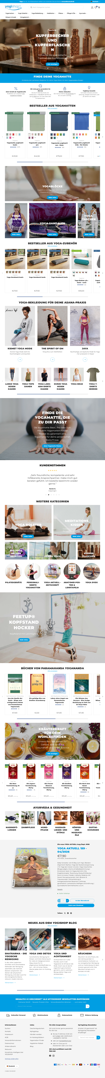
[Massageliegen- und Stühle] (60, 818)
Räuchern (85, 953)
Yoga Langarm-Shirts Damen (44, 386)
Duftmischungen (93, 828)
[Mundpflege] (44, 818)
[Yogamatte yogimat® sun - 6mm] (59, 121)
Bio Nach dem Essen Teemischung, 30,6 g (84, 787)
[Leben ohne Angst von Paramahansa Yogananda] (59, 684)
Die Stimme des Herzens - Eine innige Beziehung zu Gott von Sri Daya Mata (81, 701)
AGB (6, 1037)
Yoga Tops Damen (28, 385)
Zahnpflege (28, 827)
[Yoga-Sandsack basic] (15, 259)
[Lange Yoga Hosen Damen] (12, 374)
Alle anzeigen (52, 66)
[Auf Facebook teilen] (67, 913)
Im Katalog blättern (37, 1037)
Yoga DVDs (91, 582)
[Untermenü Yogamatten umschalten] (15, 13)
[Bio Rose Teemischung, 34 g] (13, 771)
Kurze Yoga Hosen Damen (60, 386)
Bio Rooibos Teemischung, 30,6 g (66, 786)
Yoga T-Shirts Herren (93, 386)
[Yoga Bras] (77, 374)
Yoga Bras (77, 384)
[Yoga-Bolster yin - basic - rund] (82, 259)
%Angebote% (24, 17)
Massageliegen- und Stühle (60, 830)
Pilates (60, 13)
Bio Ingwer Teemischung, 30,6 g (30, 786)
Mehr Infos (52, 197)
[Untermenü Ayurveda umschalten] (87, 13)
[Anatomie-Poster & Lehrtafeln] (72, 571)
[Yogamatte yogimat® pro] (37, 121)
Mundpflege (44, 828)
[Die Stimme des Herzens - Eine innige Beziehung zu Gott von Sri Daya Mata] (82, 684)
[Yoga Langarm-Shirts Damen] (44, 374)
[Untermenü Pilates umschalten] (64, 13)
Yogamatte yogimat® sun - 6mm (59, 144)
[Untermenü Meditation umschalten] (55, 13)
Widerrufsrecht (10, 1046)
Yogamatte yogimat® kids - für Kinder (81, 144)
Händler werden (36, 1034)
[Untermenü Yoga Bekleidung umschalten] (44, 13)
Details (59, 889)
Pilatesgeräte (13, 582)
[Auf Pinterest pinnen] (71, 913)
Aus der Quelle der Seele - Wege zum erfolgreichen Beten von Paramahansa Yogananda (15, 702)
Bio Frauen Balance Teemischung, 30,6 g (48, 787)
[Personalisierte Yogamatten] (33, 571)
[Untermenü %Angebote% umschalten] (30, 17)
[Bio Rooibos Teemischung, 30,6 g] (67, 771)
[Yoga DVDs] (91, 571)
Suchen (7, 1028)
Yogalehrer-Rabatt (36, 1043)
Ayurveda (82, 13)
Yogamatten (9, 13)
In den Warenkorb (82, 900)
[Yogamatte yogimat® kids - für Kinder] (82, 121)
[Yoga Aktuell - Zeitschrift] (52, 571)
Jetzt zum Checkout (75, 905)
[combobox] (56, 7)
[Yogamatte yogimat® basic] (15, 121)
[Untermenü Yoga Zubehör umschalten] (28, 13)
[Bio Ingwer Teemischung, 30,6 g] (31, 771)
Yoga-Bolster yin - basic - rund (82, 281)
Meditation (50, 13)
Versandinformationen (13, 1040)
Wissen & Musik (10, 17)
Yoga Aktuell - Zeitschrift (52, 583)
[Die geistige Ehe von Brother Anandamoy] (37, 684)
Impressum (9, 1034)
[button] (99, 7)
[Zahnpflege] (28, 818)
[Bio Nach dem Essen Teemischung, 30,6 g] (85, 771)
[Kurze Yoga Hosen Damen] (60, 374)
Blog (31, 1046)
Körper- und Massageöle (77, 831)
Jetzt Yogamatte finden (52, 446)
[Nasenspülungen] (12, 818)
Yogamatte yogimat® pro (37, 144)
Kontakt (8, 1031)
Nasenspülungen (12, 828)
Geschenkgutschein (37, 1028)
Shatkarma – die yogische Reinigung (16, 956)
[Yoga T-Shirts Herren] (93, 374)
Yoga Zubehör (23, 13)
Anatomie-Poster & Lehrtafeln (72, 585)
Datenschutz (9, 1043)
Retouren (8, 1049)
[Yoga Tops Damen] (28, 374)
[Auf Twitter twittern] (64, 913)
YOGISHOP (12, 1071)
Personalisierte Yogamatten (33, 585)
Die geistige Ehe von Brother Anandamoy (37, 699)
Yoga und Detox (40, 953)
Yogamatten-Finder (37, 1040)
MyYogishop (34, 1031)
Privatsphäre (70, 93)
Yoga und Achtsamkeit (62, 955)
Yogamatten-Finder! (76, 80)
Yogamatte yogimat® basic (15, 144)
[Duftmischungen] (93, 818)
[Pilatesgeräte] (13, 571)
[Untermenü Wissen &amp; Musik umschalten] (17, 17)
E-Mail (34, 96)
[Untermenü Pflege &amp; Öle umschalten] (76, 13)
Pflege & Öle (71, 13)
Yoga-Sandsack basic (15, 277)
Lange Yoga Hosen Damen (11, 386)
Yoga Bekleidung (37, 13)
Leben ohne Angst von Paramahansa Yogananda (59, 700)
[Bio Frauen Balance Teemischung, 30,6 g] (49, 771)
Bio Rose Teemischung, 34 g (13, 786)
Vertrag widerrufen (11, 1059)
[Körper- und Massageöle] (77, 818)
